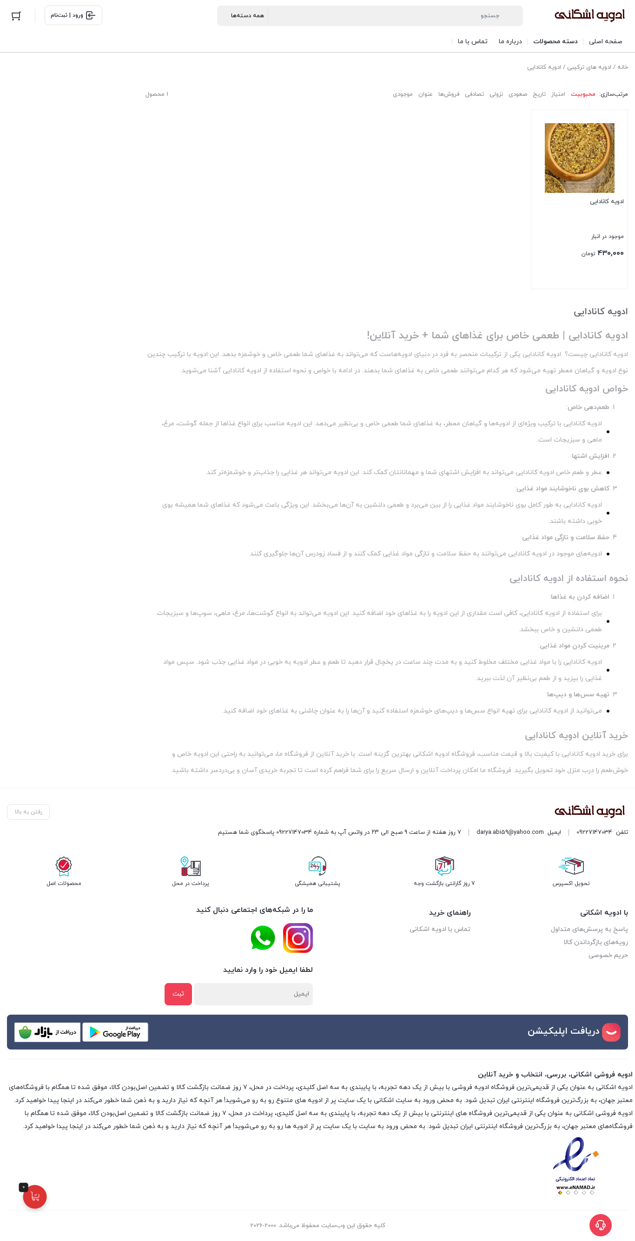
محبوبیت (583, 94)
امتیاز (558, 94)
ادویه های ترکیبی (589, 67)
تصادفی (474, 94)
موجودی (403, 94)
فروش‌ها (448, 94)
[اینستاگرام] (298, 938)
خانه (622, 67)
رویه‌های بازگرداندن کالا (595, 942)
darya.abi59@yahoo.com (510, 832)
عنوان (425, 94)
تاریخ (539, 94)
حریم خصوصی (608, 955)
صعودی (518, 94)
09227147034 (594, 832)
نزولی (496, 94)
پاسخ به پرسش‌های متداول (589, 929)
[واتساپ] (263, 938)
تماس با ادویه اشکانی (440, 929)
